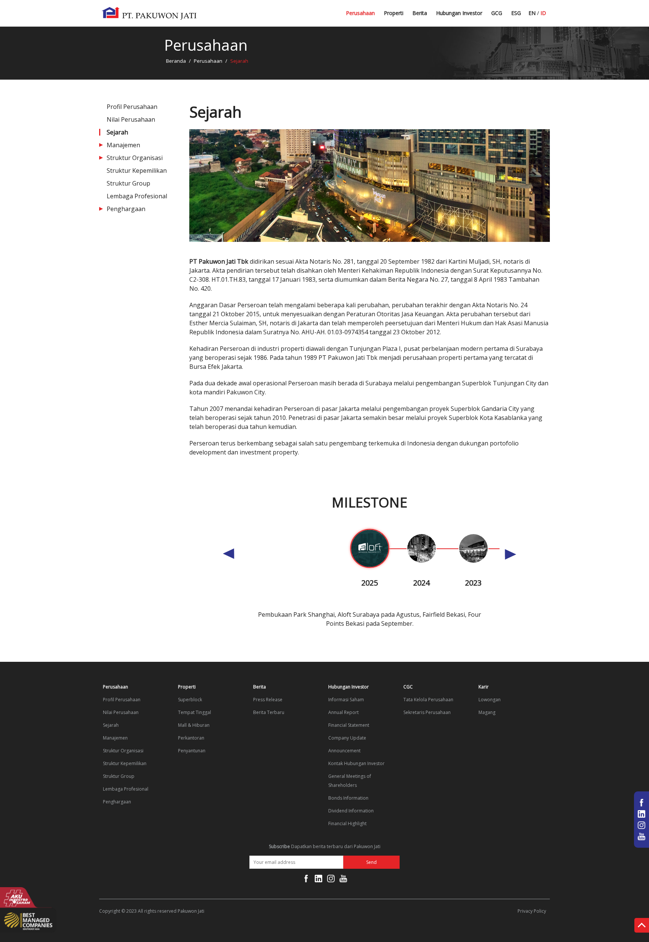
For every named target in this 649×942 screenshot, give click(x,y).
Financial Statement (348, 725)
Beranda (176, 60)
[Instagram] (331, 880)
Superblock (190, 699)
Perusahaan (360, 13)
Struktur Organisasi (135, 158)
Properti (393, 13)
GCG (496, 13)
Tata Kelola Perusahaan (428, 699)
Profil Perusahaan (132, 107)
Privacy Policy (532, 911)
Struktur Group (128, 183)
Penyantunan (191, 750)
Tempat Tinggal (194, 712)
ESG (516, 13)
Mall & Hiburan (194, 725)
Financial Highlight (347, 823)
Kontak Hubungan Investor (356, 763)
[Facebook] (306, 880)
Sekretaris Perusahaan (427, 712)
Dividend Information (351, 811)
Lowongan (489, 699)
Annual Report (343, 712)
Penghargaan (126, 209)
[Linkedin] (318, 880)
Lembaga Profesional (137, 196)
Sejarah (117, 132)
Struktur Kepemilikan (137, 170)
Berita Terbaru (430, 16)
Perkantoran (191, 738)
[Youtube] (343, 880)
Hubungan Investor (459, 13)
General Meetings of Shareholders (349, 780)
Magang (486, 712)
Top (642, 927)
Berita (419, 13)
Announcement (344, 750)
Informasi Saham (346, 699)
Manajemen (123, 145)
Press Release (267, 699)
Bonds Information (348, 798)
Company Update (347, 738)
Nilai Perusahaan (131, 119)
